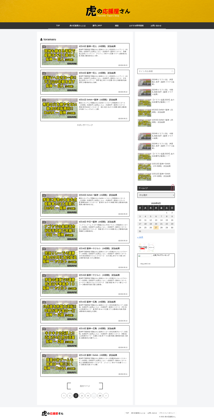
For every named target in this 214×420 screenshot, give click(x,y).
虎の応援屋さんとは (138, 413)
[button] (172, 71)
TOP (127, 413)
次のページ (85, 386)
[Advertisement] (85, 142)
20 (100, 396)
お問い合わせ (152, 413)
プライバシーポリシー (167, 413)
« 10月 (140, 237)
